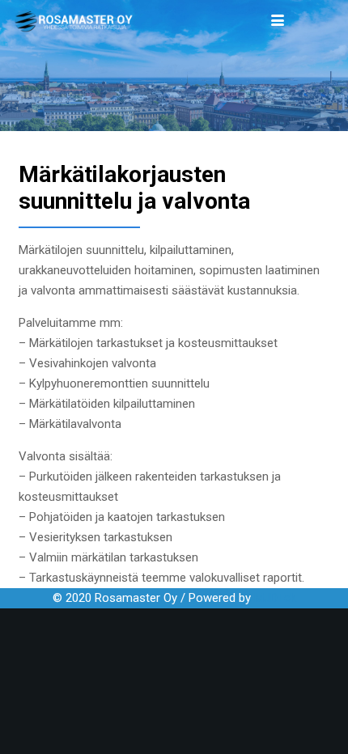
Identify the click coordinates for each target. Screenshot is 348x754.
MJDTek (275, 598)
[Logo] (74, 20)
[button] (277, 20)
